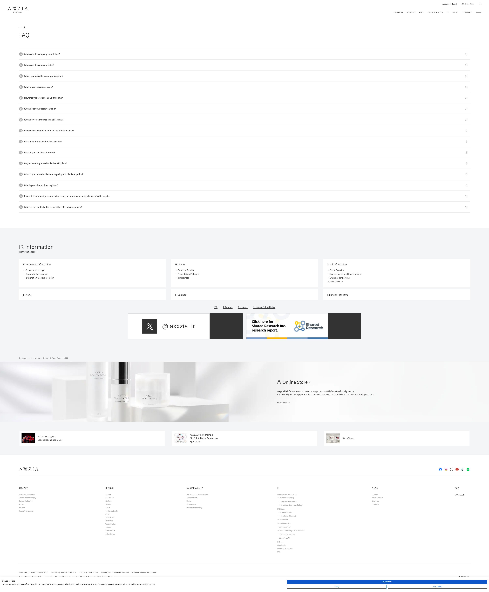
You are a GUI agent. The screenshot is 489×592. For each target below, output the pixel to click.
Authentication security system (144, 572)
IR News (280, 542)
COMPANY (398, 12)
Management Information (287, 494)
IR (448, 12)
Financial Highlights (285, 548)
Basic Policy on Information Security (33, 572)
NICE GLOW (109, 517)
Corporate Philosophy (27, 497)
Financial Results (186, 270)
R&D (421, 12)
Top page (22, 358)
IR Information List (27, 251)
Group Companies (26, 511)
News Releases (377, 497)
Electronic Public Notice (264, 306)
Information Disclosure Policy (40, 277)
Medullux (109, 520)
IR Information (34, 358)
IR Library (281, 509)
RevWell (108, 527)
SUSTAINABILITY (435, 12)
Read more (282, 402)
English (454, 4)
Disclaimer (243, 306)
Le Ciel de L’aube (111, 511)
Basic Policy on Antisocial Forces (63, 572)
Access (21, 504)
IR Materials (183, 277)
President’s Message (35, 270)
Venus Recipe (110, 524)
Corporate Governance (36, 273)
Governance (191, 504)
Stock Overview (337, 270)
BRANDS (411, 12)
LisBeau (108, 501)
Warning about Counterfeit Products (115, 572)
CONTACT (467, 12)
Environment (192, 497)
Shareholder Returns (340, 277)
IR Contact (228, 306)
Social (189, 501)
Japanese (446, 4)
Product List (110, 530)
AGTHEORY (109, 497)
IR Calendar (281, 545)
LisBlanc (108, 504)
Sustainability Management (197, 494)
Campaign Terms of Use (89, 572)
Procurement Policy (194, 507)
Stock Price (335, 281)
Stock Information (284, 523)
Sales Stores (110, 534)
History (22, 507)
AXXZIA (108, 494)
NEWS (456, 12)
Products (375, 504)
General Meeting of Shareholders (345, 273)
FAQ (216, 306)
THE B (107, 507)
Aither (107, 514)
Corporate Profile (25, 501)
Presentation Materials (188, 273)
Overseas (375, 501)
